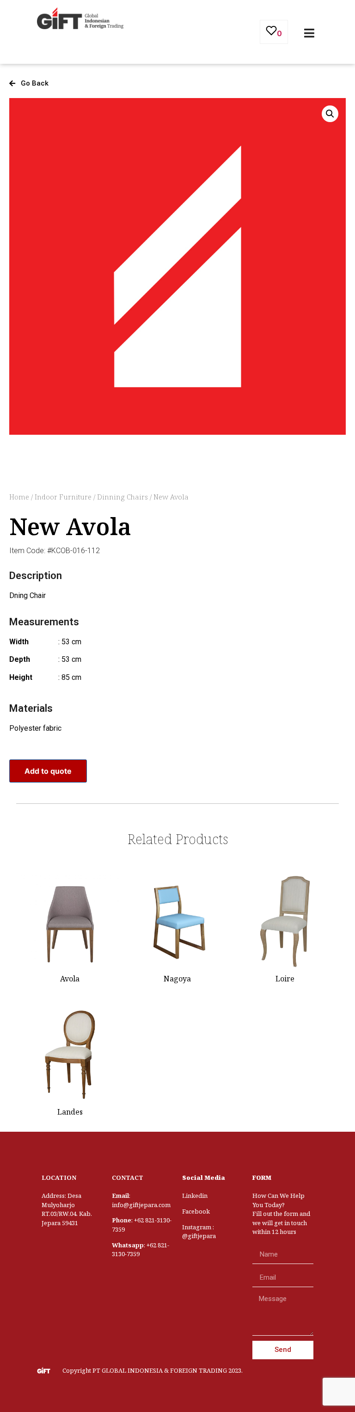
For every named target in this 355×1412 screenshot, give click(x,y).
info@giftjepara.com (141, 1205)
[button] (29, 83)
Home (19, 496)
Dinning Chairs (122, 496)
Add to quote (48, 771)
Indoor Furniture (63, 496)
